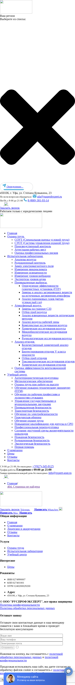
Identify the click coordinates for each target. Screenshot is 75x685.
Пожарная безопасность (29, 437)
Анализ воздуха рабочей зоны (40, 321)
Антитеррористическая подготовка (36, 377)
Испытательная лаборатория (25, 256)
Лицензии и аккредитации (23, 528)
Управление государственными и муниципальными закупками (35, 402)
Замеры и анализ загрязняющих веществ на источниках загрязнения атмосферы (47, 294)
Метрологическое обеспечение (34, 381)
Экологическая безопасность (32, 443)
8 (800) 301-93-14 (38, 200)
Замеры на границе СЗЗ (36, 308)
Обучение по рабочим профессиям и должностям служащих (37, 396)
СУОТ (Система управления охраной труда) (42, 243)
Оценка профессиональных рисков (36, 252)
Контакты (13, 460)
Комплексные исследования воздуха (44, 325)
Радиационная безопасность (32, 440)
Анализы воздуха (25, 259)
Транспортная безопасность (32, 410)
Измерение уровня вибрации (33, 275)
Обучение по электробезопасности (36, 414)
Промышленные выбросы (31, 282)
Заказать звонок (10, 207)
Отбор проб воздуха (34, 312)
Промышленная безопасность (33, 407)
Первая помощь (24, 447)
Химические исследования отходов (44, 364)
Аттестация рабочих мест (30, 249)
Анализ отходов (25, 341)
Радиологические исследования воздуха (47, 338)
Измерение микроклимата (31, 269)
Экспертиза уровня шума (30, 279)
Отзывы (12, 456)
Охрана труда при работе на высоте (37, 384)
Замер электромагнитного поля (34, 266)
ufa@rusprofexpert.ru (49, 196)
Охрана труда (16, 236)
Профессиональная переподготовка (37, 427)
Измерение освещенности (31, 272)
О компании (15, 450)
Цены (10, 453)
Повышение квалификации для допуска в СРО (44, 423)
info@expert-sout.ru (60, 472)
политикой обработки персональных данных (31, 655)
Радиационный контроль (30, 262)
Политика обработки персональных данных (27, 608)
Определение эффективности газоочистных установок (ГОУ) (41, 287)
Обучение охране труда (29, 420)
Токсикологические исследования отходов (48, 361)
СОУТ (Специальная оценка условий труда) (42, 239)
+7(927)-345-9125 (43, 466)
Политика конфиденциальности (20, 604)
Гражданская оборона (28, 417)
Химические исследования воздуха (44, 328)
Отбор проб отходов (34, 358)
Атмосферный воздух (28, 305)
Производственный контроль (33, 246)
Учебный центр (17, 374)
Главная (12, 233)
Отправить (7, 647)
